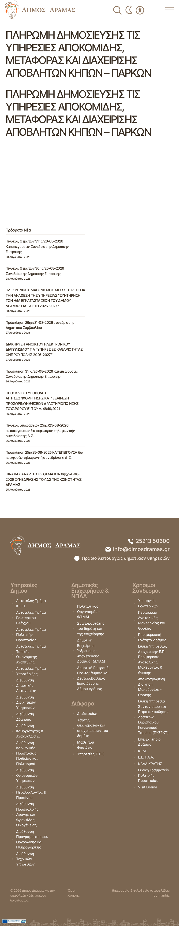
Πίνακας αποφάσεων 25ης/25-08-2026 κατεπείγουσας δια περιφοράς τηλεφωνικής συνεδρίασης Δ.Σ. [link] (40, 430)
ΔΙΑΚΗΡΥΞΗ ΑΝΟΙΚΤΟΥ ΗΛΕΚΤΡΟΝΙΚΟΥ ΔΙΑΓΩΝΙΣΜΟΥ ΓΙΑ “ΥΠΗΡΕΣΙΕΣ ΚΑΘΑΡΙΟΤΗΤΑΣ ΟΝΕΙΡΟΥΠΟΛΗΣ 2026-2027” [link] (44, 349)
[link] (40, 10)
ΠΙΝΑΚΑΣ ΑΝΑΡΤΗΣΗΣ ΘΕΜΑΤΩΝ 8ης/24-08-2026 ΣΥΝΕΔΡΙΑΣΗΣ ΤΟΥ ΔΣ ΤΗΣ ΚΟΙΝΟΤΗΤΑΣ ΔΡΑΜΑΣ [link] (43, 479)
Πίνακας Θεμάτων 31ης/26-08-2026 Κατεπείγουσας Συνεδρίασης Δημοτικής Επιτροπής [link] (37, 246)
